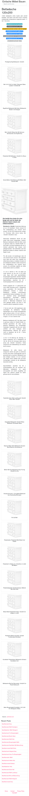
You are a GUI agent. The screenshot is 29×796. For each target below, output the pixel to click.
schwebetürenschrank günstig (14, 24)
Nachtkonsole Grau (7, 724)
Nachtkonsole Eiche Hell (8, 769)
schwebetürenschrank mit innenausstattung (14, 36)
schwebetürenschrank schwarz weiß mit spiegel (14, 29)
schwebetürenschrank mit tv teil (14, 38)
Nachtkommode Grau (7, 781)
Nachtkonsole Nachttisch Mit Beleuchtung (12, 745)
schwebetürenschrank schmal (14, 26)
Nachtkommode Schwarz (8, 763)
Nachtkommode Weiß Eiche (9, 748)
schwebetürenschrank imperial (14, 33)
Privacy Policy (20, 791)
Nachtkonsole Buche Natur (9, 736)
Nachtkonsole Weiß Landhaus (9, 772)
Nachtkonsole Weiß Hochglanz (10, 727)
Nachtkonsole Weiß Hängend (9, 778)
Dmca (6, 791)
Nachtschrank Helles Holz (8, 760)
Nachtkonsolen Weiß (7, 757)
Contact (13, 791)
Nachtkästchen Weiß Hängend (9, 730)
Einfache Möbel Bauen (14, 1)
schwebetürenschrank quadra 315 (14, 31)
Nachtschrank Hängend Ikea (9, 751)
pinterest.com (10, 716)
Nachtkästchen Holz (7, 766)
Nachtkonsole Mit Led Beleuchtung (11, 775)
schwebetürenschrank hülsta (14, 41)
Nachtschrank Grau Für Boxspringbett (11, 754)
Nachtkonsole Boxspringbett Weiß (10, 742)
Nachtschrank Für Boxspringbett (10, 733)
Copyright (14, 793)
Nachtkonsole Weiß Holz (8, 739)
